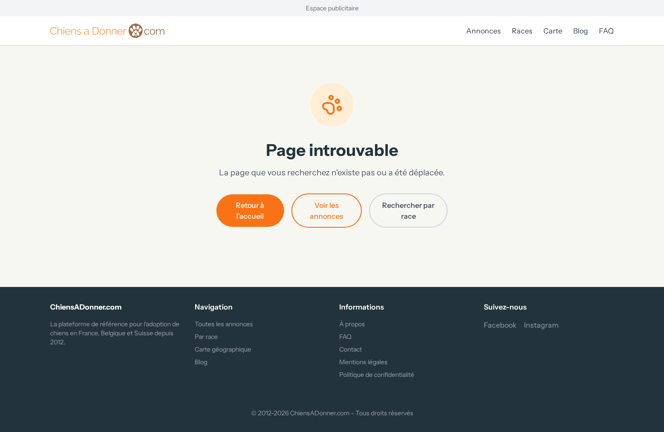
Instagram (541, 324)
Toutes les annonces (224, 324)
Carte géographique (223, 349)
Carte (552, 30)
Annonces (483, 30)
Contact (350, 349)
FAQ (606, 30)
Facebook (500, 324)
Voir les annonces (326, 211)
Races (522, 30)
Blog (580, 30)
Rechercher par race (408, 211)
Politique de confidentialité (376, 375)
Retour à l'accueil (250, 211)
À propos (352, 324)
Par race (206, 337)
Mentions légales (363, 362)
